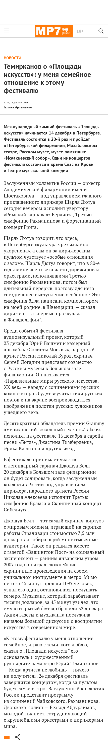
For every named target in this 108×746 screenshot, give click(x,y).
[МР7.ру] (54, 31)
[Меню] (7, 31)
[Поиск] (101, 31)
